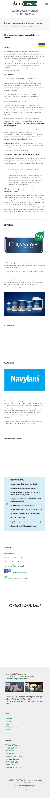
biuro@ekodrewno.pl (20, 678)
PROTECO (9, 753)
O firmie (8, 718)
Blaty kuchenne (11, 765)
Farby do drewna (12, 759)
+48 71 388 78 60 (26, 14)
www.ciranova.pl (10, 325)
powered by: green (25, 785)
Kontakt (8, 721)
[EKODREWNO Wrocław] (25, 4)
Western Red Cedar (13, 767)
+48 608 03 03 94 (16, 558)
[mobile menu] (47, 4)
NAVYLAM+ (10, 750)
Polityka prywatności (13, 727)
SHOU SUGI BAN (12, 748)
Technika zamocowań (13, 756)
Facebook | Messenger (20, 572)
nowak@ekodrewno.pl (16, 566)
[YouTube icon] (26, 789)
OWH (7, 729)
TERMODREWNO (12, 745)
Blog (7, 724)
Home (6, 26)
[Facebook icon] (24, 789)
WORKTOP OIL (11, 762)
